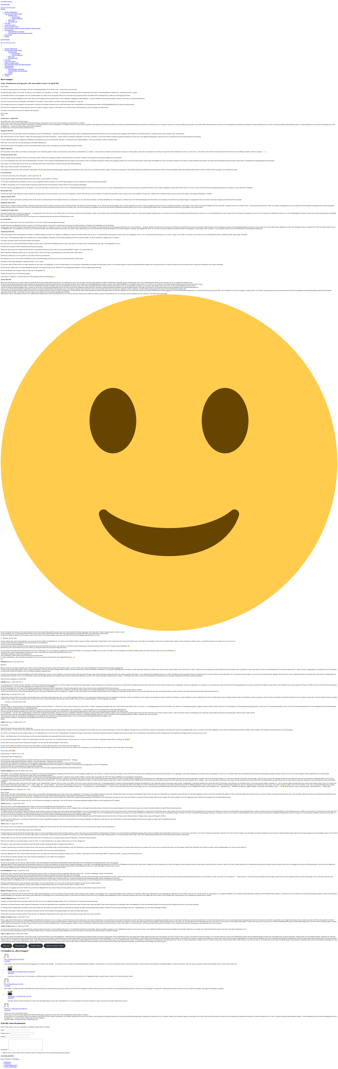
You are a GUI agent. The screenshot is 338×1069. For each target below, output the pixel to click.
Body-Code (11, 20)
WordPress (16, 1059)
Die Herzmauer (16, 17)
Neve (2, 1059)
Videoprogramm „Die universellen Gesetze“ (20, 33)
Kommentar (4, 1049)
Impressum (7, 1063)
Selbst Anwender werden (12, 26)
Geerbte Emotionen (17, 18)
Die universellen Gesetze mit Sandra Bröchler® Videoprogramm (22, 28)
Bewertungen (8, 35)
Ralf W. (3, 702)
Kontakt (3, 9)
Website (3, 1036)
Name (3, 1030)
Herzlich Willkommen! (11, 12)
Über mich (7, 23)
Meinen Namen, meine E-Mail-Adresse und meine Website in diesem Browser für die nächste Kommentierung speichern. (36, 1053)
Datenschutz (7, 1062)
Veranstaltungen (20, 946)
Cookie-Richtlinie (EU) (10, 1065)
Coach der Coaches (10, 25)
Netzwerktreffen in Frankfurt (16, 31)
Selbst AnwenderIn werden (54, 946)
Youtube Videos (36, 946)
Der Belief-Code (12, 21)
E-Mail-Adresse (6, 1033)
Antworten (7, 961)
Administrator (11, 971)
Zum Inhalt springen (6, 1)
